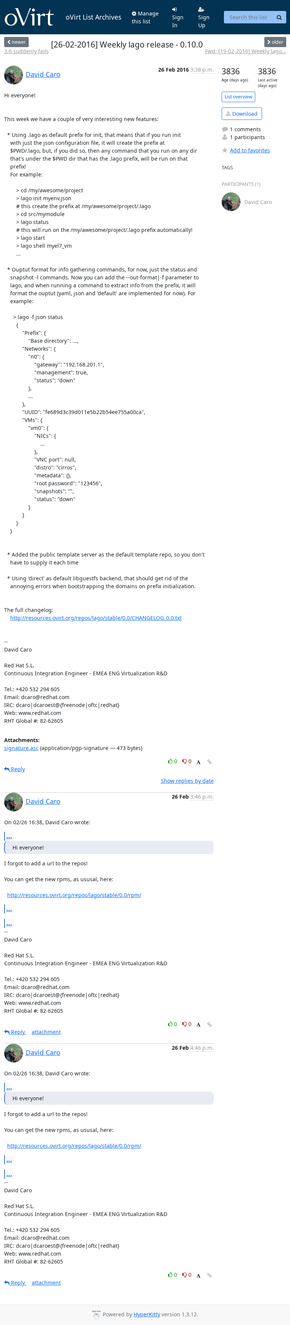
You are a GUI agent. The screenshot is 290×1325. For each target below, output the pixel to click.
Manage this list (145, 17)
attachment (46, 1031)
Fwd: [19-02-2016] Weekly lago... (245, 51)
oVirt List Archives (93, 16)
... (9, 836)
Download (244, 113)
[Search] (279, 17)
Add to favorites (250, 150)
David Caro (43, 74)
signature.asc (21, 747)
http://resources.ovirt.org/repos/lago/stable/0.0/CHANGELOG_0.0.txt (96, 617)
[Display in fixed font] (198, 762)
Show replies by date (187, 780)
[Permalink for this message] (209, 762)
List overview (238, 97)
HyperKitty (147, 1314)
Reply (17, 769)
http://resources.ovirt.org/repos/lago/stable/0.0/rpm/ (74, 895)
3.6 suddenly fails (26, 51)
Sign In (178, 21)
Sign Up (204, 21)
